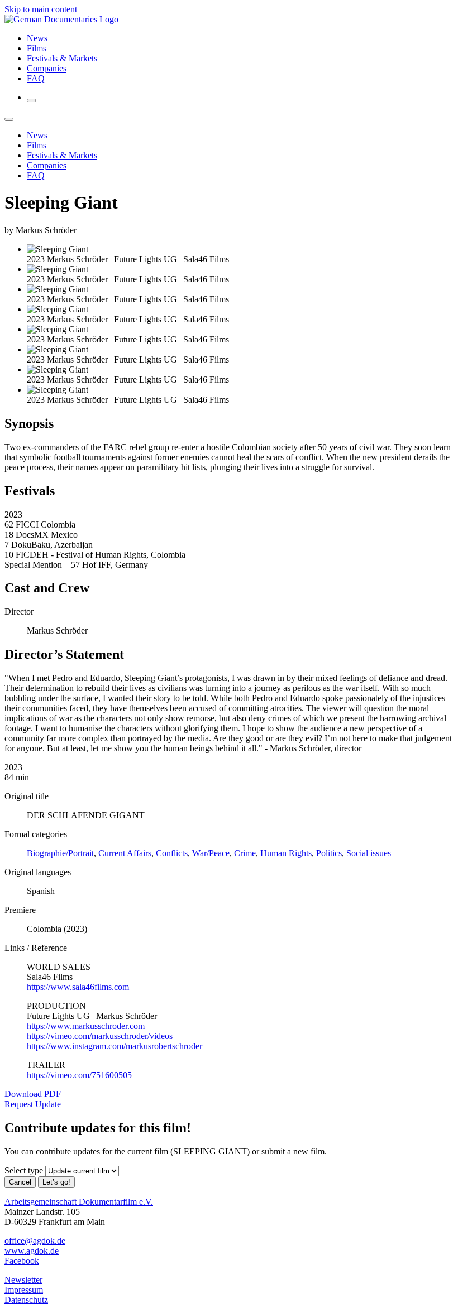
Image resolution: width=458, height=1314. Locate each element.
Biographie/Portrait (60, 853)
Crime (245, 853)
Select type (23, 1170)
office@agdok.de (34, 1240)
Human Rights (286, 853)
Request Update (32, 1104)
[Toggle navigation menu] (31, 100)
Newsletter (23, 1279)
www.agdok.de (31, 1250)
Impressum (23, 1289)
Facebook (21, 1260)
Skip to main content (40, 9)
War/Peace (211, 853)
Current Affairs (124, 853)
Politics (329, 853)
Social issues (368, 853)
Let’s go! (56, 1182)
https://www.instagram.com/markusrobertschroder (114, 1046)
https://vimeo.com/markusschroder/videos (100, 1036)
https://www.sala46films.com (78, 987)
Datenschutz (26, 1300)
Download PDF (32, 1094)
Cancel (20, 1182)
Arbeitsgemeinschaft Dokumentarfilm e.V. (78, 1201)
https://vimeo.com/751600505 (79, 1075)
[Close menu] (8, 119)
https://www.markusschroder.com (86, 1026)
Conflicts (172, 853)
